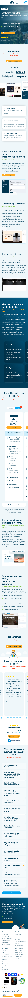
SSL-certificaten (6, 944)
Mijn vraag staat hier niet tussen (11, 892)
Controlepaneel (18, 956)
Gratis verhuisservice (13, 477)
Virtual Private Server (7, 938)
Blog (3, 952)
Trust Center (5, 961)
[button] (1, 718)
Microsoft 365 (5, 942)
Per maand (10, 408)
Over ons (4, 950)
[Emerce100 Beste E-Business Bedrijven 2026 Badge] (6, 981)
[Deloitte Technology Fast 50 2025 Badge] (21, 981)
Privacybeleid (5, 963)
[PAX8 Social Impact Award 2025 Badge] (14, 981)
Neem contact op (7, 922)
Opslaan (18, 995)
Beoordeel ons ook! (14, 736)
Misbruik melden (6, 965)
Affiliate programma (6, 956)
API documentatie (19, 954)
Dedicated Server (6, 940)
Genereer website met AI (15, 61)
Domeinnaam (5, 934)
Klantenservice (18, 950)
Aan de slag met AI (9, 174)
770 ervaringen (17, 732)
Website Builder (6, 936)
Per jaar (18, 408)
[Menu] (3, 2)
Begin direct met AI (9, 32)
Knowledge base (19, 952)
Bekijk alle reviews (5, 40)
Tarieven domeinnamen (20, 941)
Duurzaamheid (5, 954)
